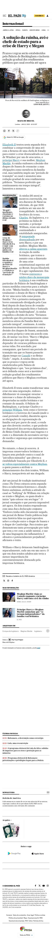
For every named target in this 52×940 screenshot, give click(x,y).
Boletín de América (12, 798)
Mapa (25, 918)
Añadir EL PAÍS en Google (15, 137)
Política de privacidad (16, 918)
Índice (31, 921)
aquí (38, 648)
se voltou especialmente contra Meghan (25, 464)
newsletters (8, 792)
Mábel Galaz (21, 602)
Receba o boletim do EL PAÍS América (20, 576)
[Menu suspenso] (5, 16)
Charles (23, 217)
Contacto (9, 915)
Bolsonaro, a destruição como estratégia (25, 738)
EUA (49, 30)
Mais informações (8, 642)
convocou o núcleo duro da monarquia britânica (34, 277)
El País (19, 620)
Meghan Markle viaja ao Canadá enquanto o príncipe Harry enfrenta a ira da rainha (33, 596)
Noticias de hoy (38, 921)
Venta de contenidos (19, 915)
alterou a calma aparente (33, 248)
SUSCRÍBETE (39, 16)
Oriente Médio (35, 30)
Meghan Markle (26, 631)
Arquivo (6, 820)
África (18, 30)
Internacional (13, 24)
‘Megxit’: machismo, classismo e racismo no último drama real (9, 215)
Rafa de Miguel (26, 121)
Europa (25, 30)
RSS (26, 921)
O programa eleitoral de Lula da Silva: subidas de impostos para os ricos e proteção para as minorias (25, 750)
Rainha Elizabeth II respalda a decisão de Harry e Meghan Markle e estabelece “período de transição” (10, 267)
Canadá (26, 355)
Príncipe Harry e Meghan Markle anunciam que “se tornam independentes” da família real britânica (31, 613)
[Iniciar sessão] (47, 16)
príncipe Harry (11, 160)
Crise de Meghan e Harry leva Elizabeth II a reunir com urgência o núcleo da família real (9, 245)
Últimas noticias (10, 733)
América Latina (8, 30)
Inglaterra (38, 631)
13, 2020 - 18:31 (29, 124)
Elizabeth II (9, 144)
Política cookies (40, 915)
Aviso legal (30, 915)
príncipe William (12, 409)
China (44, 30)
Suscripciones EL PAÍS (35, 918)
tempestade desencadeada (27, 238)
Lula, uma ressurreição (18, 743)
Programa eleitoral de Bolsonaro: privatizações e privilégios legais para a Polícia (23, 759)
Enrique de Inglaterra (11, 631)
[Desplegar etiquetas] (47, 631)
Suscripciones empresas (16, 921)
